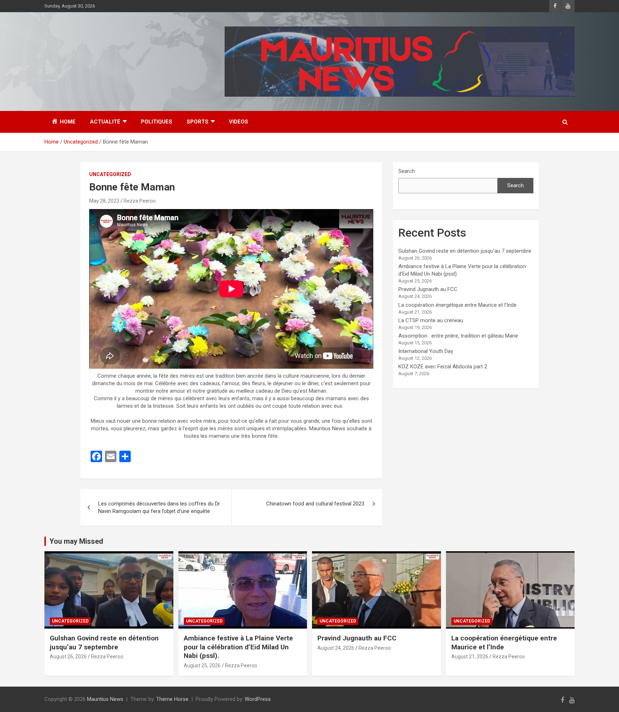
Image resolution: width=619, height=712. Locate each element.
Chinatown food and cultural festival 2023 (315, 503)
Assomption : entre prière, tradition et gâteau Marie (458, 336)
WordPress (258, 699)
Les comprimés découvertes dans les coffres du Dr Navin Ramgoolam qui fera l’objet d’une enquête (159, 507)
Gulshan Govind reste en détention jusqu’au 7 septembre (464, 251)
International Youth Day (425, 351)
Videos (238, 121)
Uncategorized (110, 174)
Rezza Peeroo (140, 201)
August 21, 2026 (469, 656)
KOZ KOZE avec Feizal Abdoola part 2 (442, 366)
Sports (197, 121)
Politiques (156, 121)
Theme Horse (172, 699)
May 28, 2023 (104, 201)
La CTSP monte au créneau (430, 320)
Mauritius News (105, 699)
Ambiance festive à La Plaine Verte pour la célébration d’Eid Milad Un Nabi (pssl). (238, 647)
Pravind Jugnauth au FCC (427, 289)
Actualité (105, 121)
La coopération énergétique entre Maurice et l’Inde (457, 305)
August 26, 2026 (68, 656)
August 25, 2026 (202, 665)
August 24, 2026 (335, 648)
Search (406, 171)
